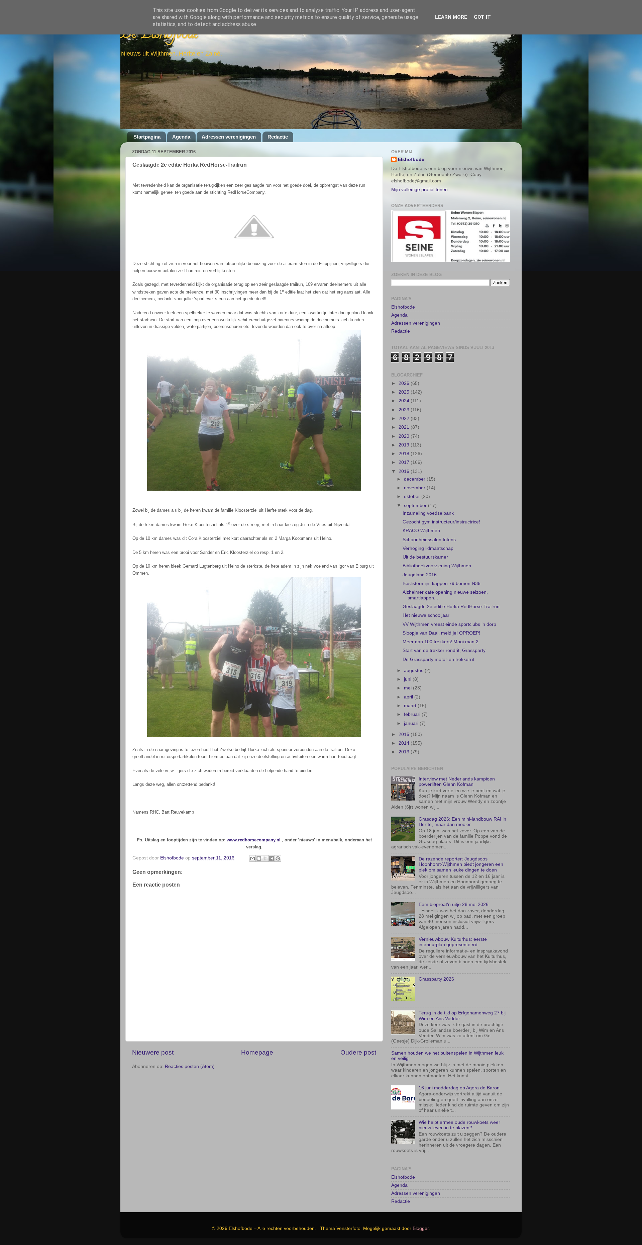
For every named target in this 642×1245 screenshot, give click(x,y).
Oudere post (358, 1052)
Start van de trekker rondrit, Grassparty (444, 650)
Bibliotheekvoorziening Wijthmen (437, 565)
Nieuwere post (153, 1052)
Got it (482, 17)
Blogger (421, 1228)
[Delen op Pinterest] (278, 858)
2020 (405, 436)
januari (412, 723)
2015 (405, 734)
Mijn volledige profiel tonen (419, 189)
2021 (405, 427)
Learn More (451, 17)
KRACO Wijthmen (421, 530)
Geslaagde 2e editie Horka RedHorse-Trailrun (451, 606)
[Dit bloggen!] (258, 858)
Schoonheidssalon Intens (429, 539)
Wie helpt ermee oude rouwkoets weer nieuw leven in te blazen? (459, 1125)
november (415, 487)
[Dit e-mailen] (252, 858)
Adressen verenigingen (229, 137)
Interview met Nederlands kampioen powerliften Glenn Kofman (457, 781)
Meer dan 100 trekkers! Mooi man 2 (440, 641)
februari (413, 714)
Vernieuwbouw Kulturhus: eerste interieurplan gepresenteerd (453, 942)
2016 (405, 471)
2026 (405, 383)
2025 (405, 392)
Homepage (257, 1052)
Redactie (278, 137)
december (415, 479)
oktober (412, 496)
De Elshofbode (159, 35)
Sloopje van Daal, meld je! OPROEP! (441, 633)
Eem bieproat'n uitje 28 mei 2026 (454, 904)
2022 (405, 418)
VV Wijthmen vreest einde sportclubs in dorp (449, 624)
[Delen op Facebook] (271, 858)
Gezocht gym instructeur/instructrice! (441, 521)
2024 (405, 400)
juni (408, 679)
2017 (405, 462)
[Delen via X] (265, 858)
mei (408, 687)
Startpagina (146, 137)
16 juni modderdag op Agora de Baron (459, 1087)
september (416, 505)
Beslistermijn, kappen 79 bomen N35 (441, 583)
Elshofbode (411, 159)
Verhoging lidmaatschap (428, 548)
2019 (405, 444)
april (409, 696)
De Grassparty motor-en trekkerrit (438, 659)
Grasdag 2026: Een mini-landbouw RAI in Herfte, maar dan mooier (462, 822)
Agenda (181, 137)
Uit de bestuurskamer (425, 557)
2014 (405, 743)
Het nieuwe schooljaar (426, 615)
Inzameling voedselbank (428, 513)
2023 (405, 409)
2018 (405, 453)
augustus (414, 670)
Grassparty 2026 (436, 979)
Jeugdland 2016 (420, 574)
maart (411, 705)
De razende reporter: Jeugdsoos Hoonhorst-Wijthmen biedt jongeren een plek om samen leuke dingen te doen (461, 864)
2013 (405, 751)
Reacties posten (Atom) (190, 1066)
